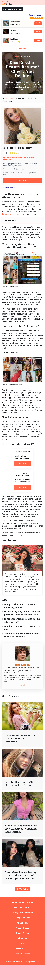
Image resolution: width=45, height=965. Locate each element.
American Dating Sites (22, 902)
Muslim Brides (22, 928)
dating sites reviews (11, 214)
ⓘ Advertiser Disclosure (8, 187)
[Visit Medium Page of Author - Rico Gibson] (21, 685)
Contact (22, 943)
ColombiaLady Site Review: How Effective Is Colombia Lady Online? (21, 828)
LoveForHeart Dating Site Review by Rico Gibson (20, 783)
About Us (22, 938)
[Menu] (41, 3)
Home (16, 56)
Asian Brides (22, 923)
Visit (38, 23)
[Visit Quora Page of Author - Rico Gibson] (24, 685)
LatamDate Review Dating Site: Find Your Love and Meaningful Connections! (20, 875)
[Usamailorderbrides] (7, 3)
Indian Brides (22, 933)
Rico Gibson (10, 98)
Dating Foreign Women (22, 912)
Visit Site (22, 180)
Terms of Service (22, 953)
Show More (22, 48)
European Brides (22, 917)
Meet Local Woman (22, 907)
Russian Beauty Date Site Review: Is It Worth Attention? (20, 738)
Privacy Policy (22, 948)
